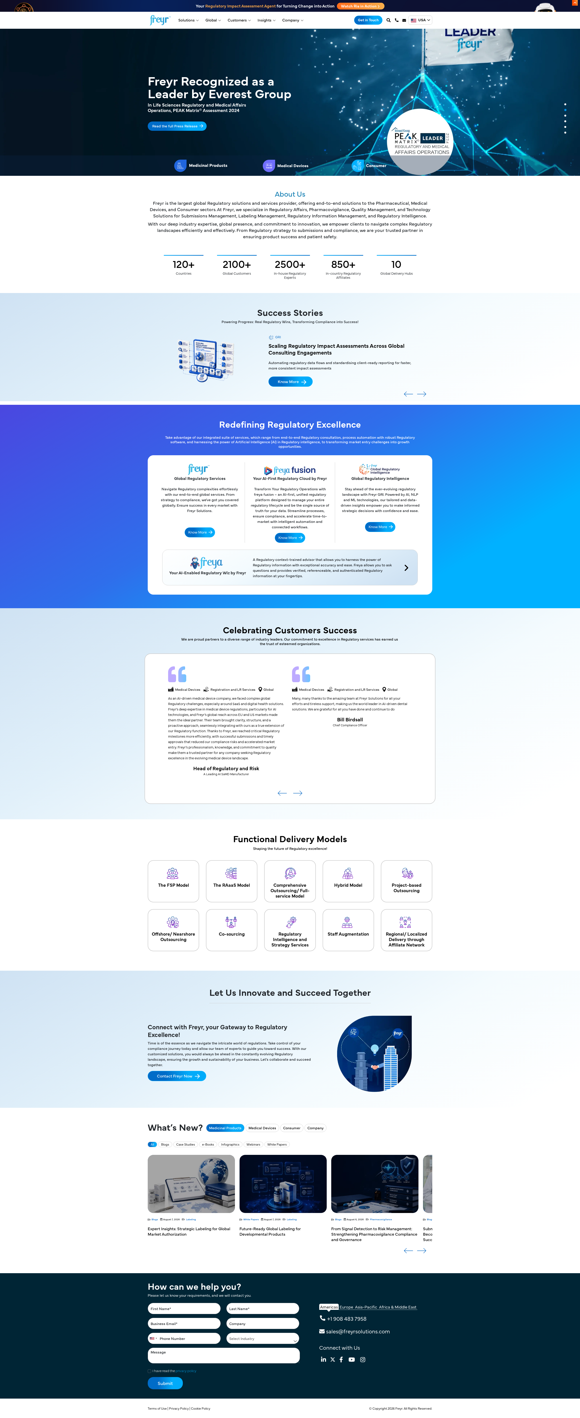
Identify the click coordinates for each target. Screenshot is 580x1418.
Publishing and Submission (293, 1219)
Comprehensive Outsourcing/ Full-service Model (290, 890)
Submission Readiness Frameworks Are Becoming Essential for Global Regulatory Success (277, 1234)
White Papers (277, 1144)
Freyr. (399, 1408)
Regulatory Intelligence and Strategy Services (290, 939)
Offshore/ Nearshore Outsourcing (173, 936)
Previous (408, 395)
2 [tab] (565, 110)
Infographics (230, 1144)
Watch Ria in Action (359, 6)
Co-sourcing (232, 934)
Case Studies (185, 1144)
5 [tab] (565, 127)
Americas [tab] (329, 1307)
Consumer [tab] (291, 1127)
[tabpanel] (290, 102)
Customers (237, 20)
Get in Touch (368, 19)
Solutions (186, 20)
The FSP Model (173, 885)
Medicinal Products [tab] (225, 1127)
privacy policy (186, 1370)
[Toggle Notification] (575, 3)
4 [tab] (565, 121)
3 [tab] (565, 116)
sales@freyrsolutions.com (358, 1331)
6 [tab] (565, 133)
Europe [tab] (346, 1307)
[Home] (160, 20)
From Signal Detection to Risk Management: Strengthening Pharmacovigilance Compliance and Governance (191, 1234)
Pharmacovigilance (197, 1219)
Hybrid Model (348, 885)
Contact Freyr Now (174, 1076)
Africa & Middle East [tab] (397, 1307)
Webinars (253, 1144)
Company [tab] (315, 1127)
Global (211, 20)
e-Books (208, 1144)
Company (290, 20)
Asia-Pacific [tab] (366, 1307)
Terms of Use (157, 1408)
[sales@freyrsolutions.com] (404, 20)
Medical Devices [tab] (262, 1127)
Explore (158, 122)
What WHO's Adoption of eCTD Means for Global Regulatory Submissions (369, 1231)
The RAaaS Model (231, 885)
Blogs (165, 1144)
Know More (288, 393)
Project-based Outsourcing (406, 887)
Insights (264, 20)
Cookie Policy (201, 1408)
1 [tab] (565, 104)
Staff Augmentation (348, 934)
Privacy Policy (179, 1408)
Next (421, 395)
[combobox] (153, 1338)
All (152, 1144)
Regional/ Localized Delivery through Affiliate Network (406, 939)
